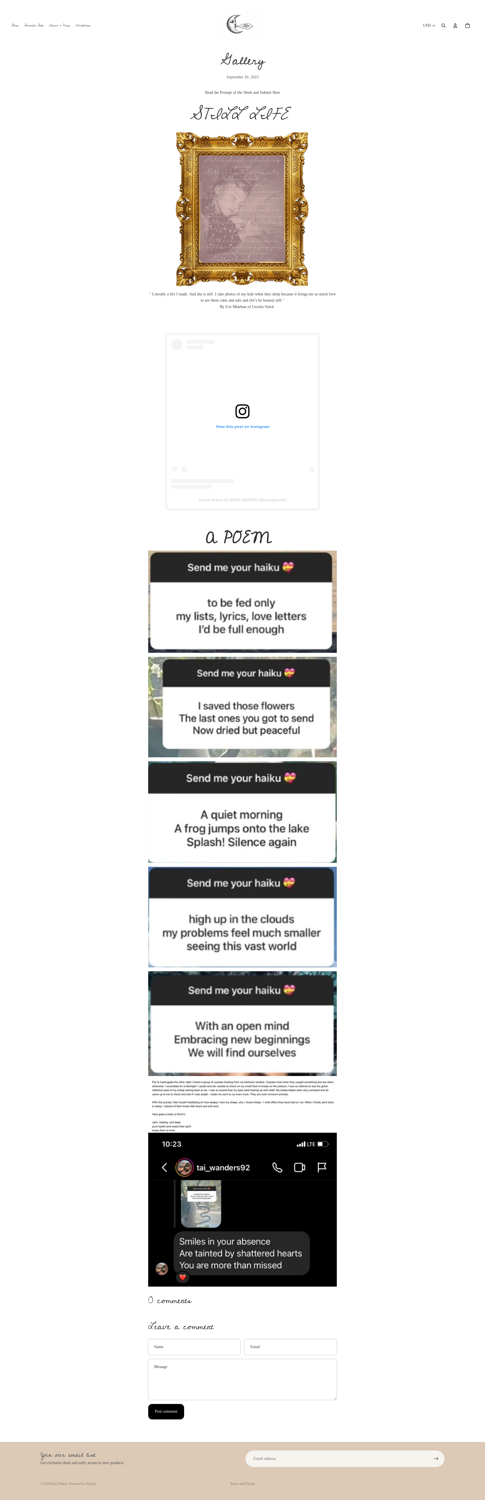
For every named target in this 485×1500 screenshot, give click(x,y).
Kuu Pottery (59, 1484)
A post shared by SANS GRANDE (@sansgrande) (243, 500)
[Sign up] (436, 1459)
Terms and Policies (242, 1484)
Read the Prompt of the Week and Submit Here (242, 92)
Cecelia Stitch (263, 307)
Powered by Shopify (83, 1484)
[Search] (443, 25)
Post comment (166, 1411)
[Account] (455, 25)
